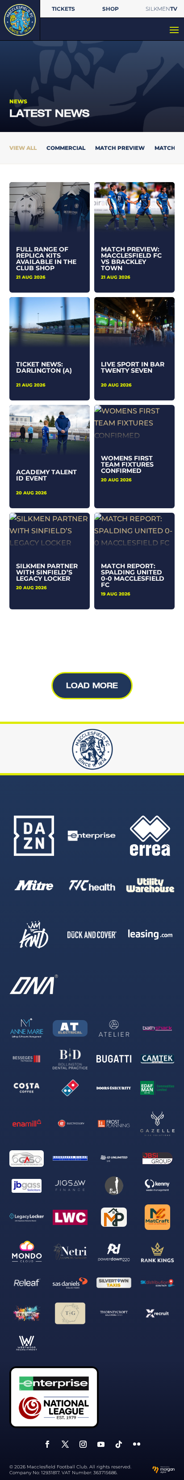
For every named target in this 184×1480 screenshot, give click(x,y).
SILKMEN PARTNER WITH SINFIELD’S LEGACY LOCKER (47, 572)
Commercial (65, 148)
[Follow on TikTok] (119, 1444)
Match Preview (120, 148)
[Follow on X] (65, 1444)
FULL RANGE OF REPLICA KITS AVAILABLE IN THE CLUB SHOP (46, 258)
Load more (92, 685)
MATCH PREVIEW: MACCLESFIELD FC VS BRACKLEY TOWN (131, 258)
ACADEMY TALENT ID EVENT (46, 475)
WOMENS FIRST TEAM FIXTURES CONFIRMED (127, 464)
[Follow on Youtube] (101, 1444)
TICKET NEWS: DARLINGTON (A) (44, 367)
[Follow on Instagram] (83, 1444)
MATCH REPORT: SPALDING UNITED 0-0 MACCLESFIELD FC (132, 575)
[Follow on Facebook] (47, 1444)
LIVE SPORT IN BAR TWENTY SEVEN (132, 367)
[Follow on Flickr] (137, 1444)
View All (23, 148)
